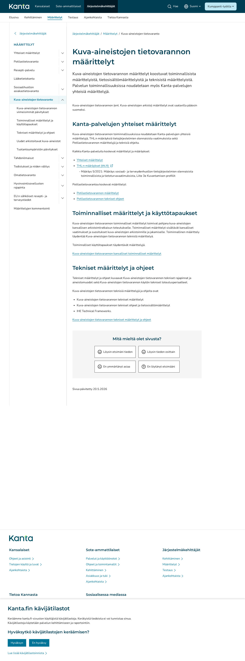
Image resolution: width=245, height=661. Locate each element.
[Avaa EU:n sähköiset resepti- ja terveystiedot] (62, 198)
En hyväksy (39, 643)
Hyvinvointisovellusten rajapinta (29, 185)
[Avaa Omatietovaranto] (62, 175)
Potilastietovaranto (26, 62)
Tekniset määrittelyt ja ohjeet (36, 133)
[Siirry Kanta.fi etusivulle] (21, 538)
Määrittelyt (24, 45)
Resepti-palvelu (24, 70)
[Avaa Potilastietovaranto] (62, 62)
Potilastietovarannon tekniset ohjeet (100, 199)
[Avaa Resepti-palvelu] (62, 70)
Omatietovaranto (25, 175)
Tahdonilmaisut (24, 158)
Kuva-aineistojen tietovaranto (33, 100)
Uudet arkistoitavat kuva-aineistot (39, 141)
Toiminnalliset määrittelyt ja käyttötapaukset (35, 122)
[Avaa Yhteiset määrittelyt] (62, 53)
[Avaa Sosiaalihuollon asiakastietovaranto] (62, 89)
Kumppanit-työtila (219, 6)
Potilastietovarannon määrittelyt (98, 193)
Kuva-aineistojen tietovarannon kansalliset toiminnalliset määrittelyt (116, 254)
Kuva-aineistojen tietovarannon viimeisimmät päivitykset (37, 110)
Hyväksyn (17, 643)
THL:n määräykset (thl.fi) (95, 166)
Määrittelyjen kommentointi (32, 209)
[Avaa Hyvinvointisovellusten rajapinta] (62, 186)
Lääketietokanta (24, 79)
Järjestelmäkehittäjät (33, 34)
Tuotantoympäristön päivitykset (37, 149)
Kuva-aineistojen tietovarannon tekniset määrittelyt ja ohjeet (111, 320)
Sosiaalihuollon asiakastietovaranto (26, 89)
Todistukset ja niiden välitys (32, 166)
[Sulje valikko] (62, 100)
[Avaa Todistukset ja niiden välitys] (62, 167)
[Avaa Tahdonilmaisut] (62, 158)
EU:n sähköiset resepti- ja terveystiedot (30, 198)
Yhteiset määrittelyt (27, 53)
